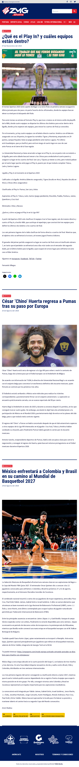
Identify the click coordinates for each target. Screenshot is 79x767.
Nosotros (39, 754)
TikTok (31, 258)
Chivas (26, 22)
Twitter (39, 258)
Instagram (16, 258)
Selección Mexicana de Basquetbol (53, 716)
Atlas (33, 22)
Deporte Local (16, 22)
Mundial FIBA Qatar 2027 (20, 716)
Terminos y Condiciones (62, 754)
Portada (5, 22)
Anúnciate (16, 754)
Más (70, 22)
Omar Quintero (35, 716)
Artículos (7, 31)
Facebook (24, 258)
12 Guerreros (7, 716)
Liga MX (40, 22)
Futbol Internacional (53, 22)
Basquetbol (8, 466)
